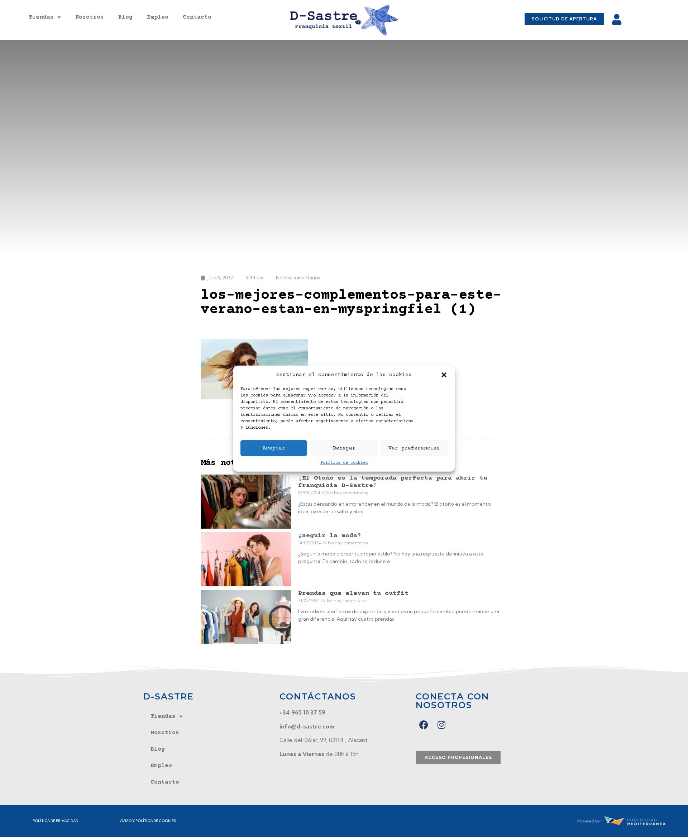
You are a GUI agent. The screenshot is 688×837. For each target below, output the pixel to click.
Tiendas (41, 17)
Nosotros (89, 17)
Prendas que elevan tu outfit (353, 593)
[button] (444, 375)
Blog (125, 17)
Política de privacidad (55, 820)
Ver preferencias (414, 448)
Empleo (157, 17)
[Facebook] (424, 725)
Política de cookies (344, 463)
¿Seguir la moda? (329, 535)
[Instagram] (442, 725)
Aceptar (274, 448)
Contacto (197, 17)
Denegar (344, 448)
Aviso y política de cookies (148, 820)
